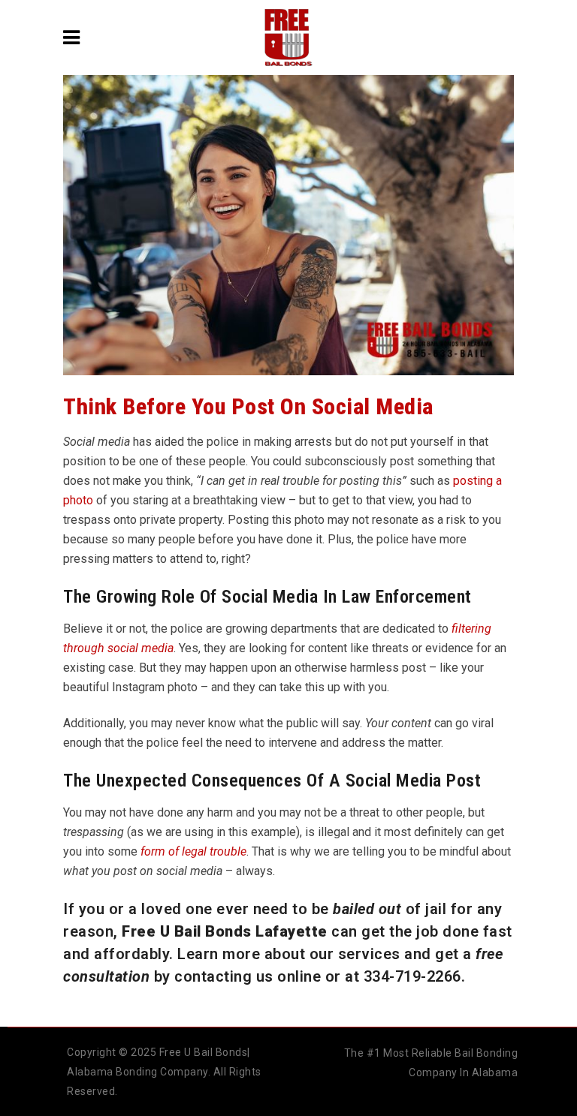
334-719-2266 (412, 976)
